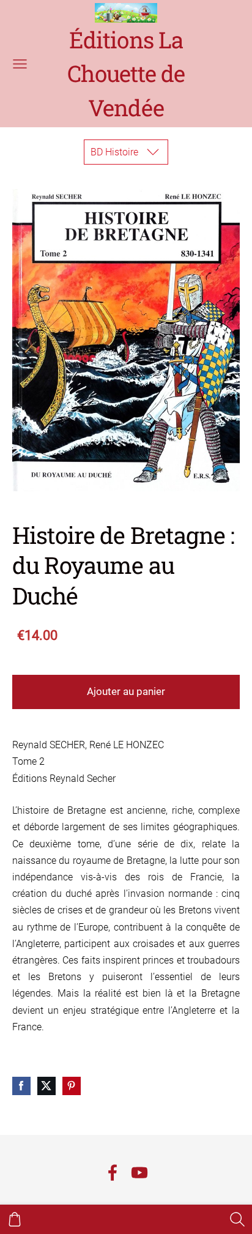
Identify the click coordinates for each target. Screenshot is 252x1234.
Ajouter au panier (126, 691)
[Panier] (14, 1219)
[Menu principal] (20, 64)
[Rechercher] (237, 1219)
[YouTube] (139, 1172)
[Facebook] (112, 1172)
